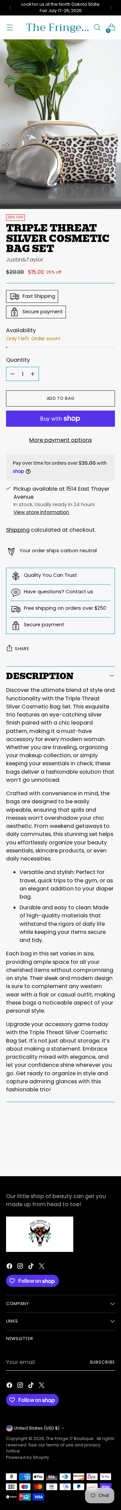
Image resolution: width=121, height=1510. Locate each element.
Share (22, 649)
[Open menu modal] (9, 27)
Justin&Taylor (24, 260)
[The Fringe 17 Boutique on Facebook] (10, 1267)
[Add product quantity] (33, 374)
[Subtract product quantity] (12, 374)
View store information (41, 512)
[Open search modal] (97, 27)
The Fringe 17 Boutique (70, 1438)
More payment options (60, 440)
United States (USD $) (36, 1428)
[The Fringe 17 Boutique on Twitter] (42, 1267)
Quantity (18, 360)
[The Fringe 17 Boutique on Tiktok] (32, 1267)
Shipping (18, 530)
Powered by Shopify (27, 1457)
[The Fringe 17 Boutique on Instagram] (21, 1267)
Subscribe (102, 1362)
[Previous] (10, 7)
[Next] (111, 7)
